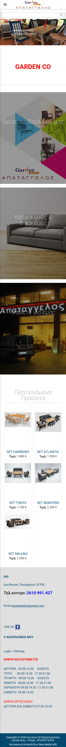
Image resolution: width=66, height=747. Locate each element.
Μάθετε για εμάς (33, 312)
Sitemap (19, 651)
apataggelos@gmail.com (28, 605)
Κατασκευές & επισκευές (33, 219)
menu (5, 4)
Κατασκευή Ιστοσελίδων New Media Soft (33, 744)
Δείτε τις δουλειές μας (33, 121)
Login (7, 651)
